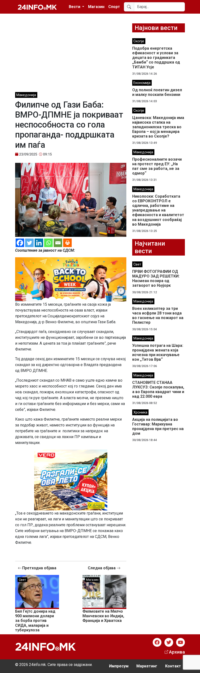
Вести (75, 6)
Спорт (114, 6)
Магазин (96, 6)
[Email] (58, 243)
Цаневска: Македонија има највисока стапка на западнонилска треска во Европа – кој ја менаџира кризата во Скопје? (158, 127)
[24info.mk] (37, 7)
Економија (141, 83)
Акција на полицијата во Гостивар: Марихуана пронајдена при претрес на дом (158, 426)
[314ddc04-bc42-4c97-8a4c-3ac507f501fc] (70, 279)
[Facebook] (20, 243)
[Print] (67, 243)
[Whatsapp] (48, 243)
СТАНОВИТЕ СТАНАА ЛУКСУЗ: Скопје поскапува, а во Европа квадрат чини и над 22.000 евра (158, 389)
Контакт (173, 666)
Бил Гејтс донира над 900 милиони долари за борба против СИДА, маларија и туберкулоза (35, 620)
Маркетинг (146, 666)
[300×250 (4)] (70, 479)
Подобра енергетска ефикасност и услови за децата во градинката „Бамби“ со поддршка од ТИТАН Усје (156, 57)
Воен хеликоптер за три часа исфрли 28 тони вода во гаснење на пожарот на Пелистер (157, 315)
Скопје (138, 41)
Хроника (140, 412)
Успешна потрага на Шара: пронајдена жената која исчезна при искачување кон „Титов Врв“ (157, 352)
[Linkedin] (39, 243)
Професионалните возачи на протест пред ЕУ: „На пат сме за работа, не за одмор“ (157, 166)
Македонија (26, 95)
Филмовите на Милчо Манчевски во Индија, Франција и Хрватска (103, 616)
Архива (177, 652)
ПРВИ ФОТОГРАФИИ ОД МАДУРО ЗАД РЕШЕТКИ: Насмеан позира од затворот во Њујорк (156, 278)
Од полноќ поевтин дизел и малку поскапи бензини (157, 92)
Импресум (119, 666)
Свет (22, 579)
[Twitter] (29, 243)
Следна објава (102, 568)
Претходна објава (39, 568)
